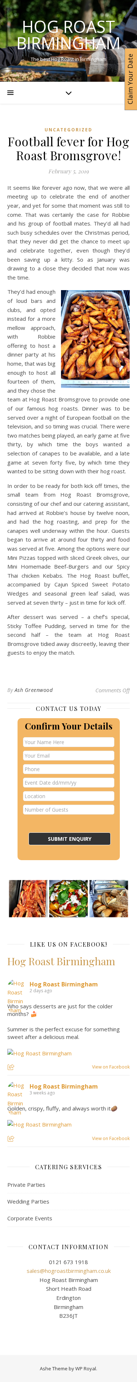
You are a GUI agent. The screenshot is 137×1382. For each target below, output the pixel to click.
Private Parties (26, 1184)
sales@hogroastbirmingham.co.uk (69, 1270)
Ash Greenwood (34, 689)
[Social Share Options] (11, 1068)
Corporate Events (29, 1218)
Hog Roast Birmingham (68, 34)
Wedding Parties (28, 1201)
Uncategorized (68, 130)
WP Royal (85, 1368)
